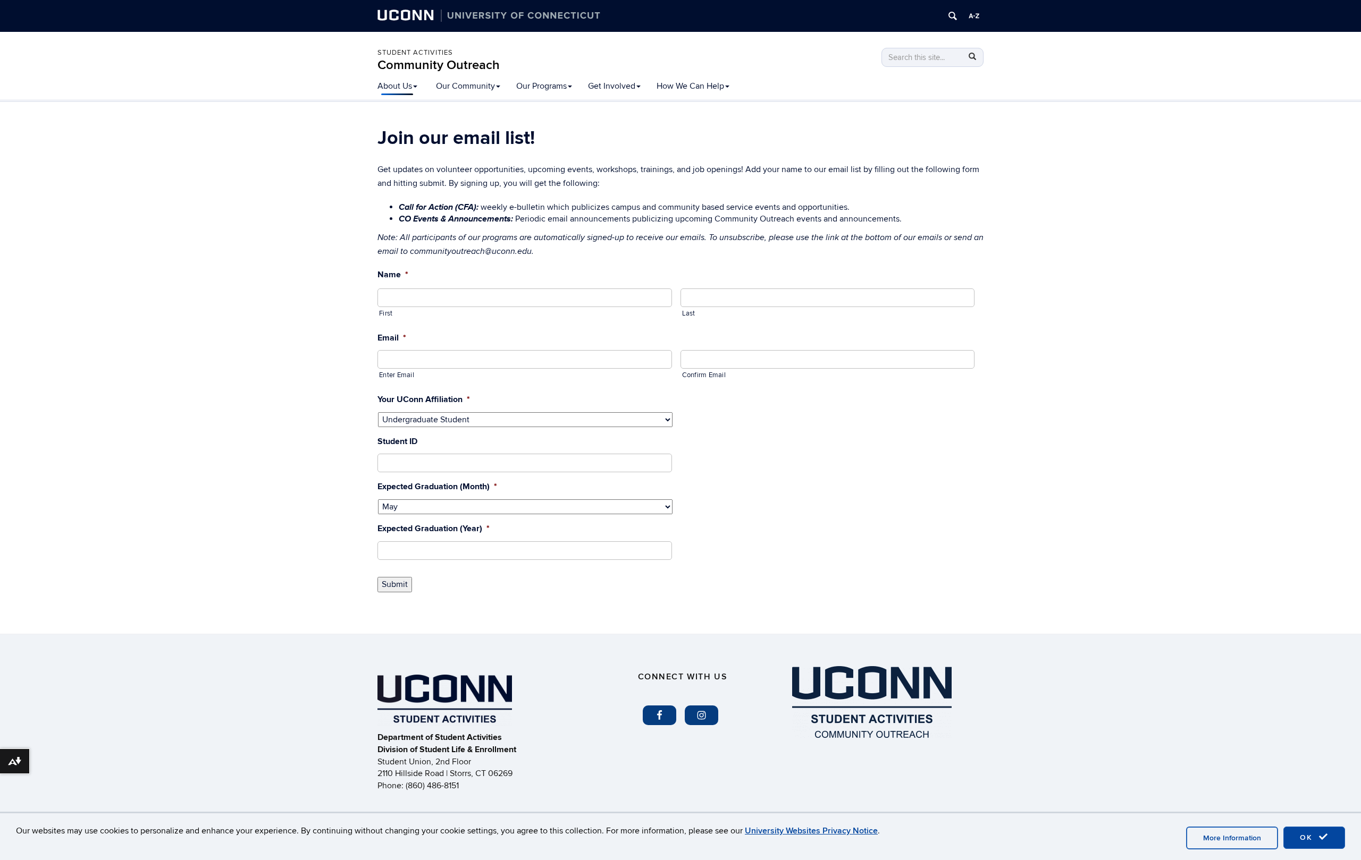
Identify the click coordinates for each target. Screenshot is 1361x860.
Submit (395, 584)
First (385, 313)
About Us (394, 86)
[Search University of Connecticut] (952, 15)
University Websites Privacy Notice (811, 830)
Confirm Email (704, 375)
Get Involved (611, 86)
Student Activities (415, 52)
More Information (1232, 837)
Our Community (465, 86)
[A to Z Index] (973, 15)
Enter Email (396, 375)
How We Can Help (690, 86)
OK (1308, 837)
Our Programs (541, 86)
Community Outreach (438, 65)
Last (688, 313)
